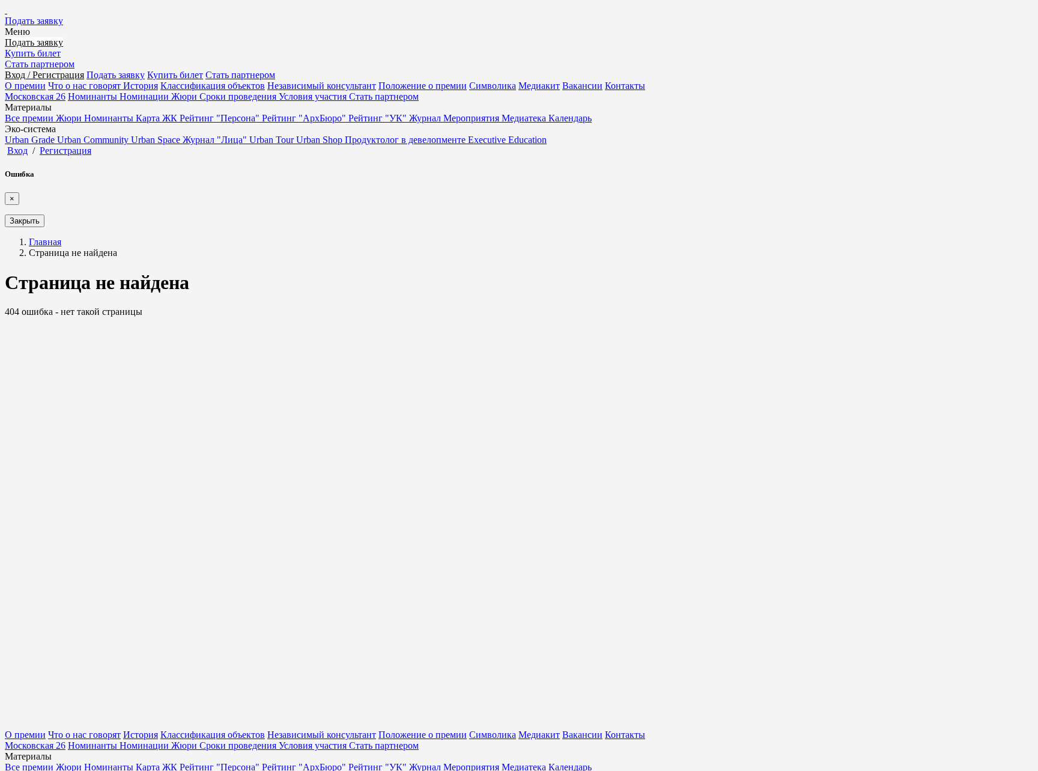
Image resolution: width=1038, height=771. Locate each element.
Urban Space (157, 140)
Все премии (30, 118)
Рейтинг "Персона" (221, 118)
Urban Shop (320, 140)
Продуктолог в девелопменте (406, 140)
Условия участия (314, 96)
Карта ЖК (158, 118)
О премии (25, 86)
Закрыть (25, 220)
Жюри (185, 96)
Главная (45, 242)
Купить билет (33, 53)
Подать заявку (34, 21)
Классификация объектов (212, 86)
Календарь (570, 118)
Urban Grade (31, 140)
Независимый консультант (321, 86)
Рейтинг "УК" (378, 118)
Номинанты (94, 96)
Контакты (625, 86)
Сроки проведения (239, 96)
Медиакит (539, 86)
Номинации (145, 96)
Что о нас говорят (85, 86)
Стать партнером (39, 64)
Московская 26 (35, 96)
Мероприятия (472, 118)
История (140, 86)
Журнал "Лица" (216, 140)
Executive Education (507, 140)
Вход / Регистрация (44, 75)
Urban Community (94, 140)
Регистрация (65, 150)
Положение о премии (422, 86)
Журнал (426, 118)
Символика (492, 86)
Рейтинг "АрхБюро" (305, 118)
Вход (17, 150)
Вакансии (582, 86)
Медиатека (525, 118)
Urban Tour (272, 140)
